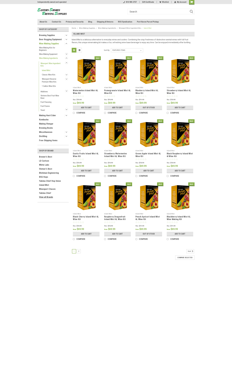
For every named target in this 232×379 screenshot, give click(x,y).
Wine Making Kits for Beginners (47, 48)
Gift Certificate (148, 2)
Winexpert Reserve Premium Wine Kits (49, 80)
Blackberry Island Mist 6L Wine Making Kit (179, 218)
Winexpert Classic (47, 189)
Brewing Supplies (47, 35)
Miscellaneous (45, 132)
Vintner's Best (45, 169)
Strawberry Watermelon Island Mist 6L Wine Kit (115, 155)
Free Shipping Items (48, 140)
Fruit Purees (45, 106)
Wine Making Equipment (48, 54)
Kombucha (43, 119)
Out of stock (149, 108)
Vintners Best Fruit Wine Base (50, 96)
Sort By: (107, 50)
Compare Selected (184, 258)
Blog (90, 22)
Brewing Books (46, 128)
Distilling (43, 136)
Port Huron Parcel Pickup (148, 22)
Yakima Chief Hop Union (50, 181)
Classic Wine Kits (48, 74)
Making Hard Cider (47, 115)
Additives (44, 91)
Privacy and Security (75, 22)
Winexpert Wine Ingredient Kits (51, 64)
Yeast (43, 110)
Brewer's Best (45, 157)
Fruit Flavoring (46, 102)
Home (74, 28)
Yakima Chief (45, 193)
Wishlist (165, 2)
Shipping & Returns (105, 22)
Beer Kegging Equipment (50, 39)
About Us (43, 22)
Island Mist (46, 70)
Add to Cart (86, 108)
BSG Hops (43, 177)
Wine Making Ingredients (48, 58)
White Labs (44, 165)
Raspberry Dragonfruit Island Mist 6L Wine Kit (115, 218)
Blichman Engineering (49, 173)
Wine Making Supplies (49, 43)
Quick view (86, 83)
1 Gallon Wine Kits (49, 86)
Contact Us (56, 22)
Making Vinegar (46, 123)
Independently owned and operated (51, 2)
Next (190, 251)
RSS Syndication (125, 22)
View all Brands (46, 197)
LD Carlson (44, 161)
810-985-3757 (131, 2)
